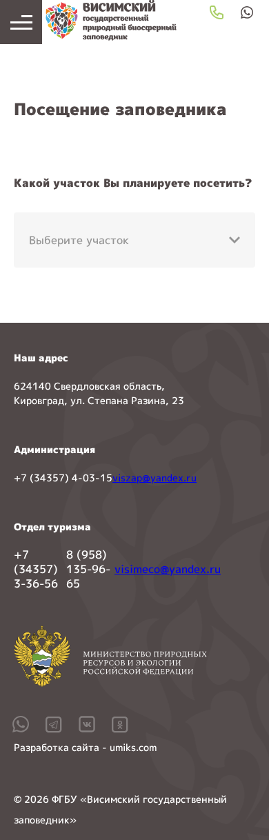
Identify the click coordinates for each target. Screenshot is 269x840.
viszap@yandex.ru (154, 477)
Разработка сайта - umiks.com (85, 747)
